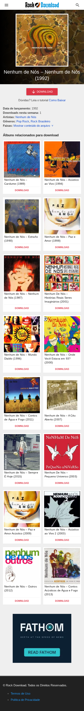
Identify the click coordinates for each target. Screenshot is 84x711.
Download (22, 190)
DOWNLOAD (44, 91)
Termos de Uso (20, 693)
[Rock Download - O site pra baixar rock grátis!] (42, 4)
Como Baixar (57, 100)
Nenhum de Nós (25, 117)
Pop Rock (22, 121)
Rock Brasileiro (40, 121)
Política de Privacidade (25, 699)
